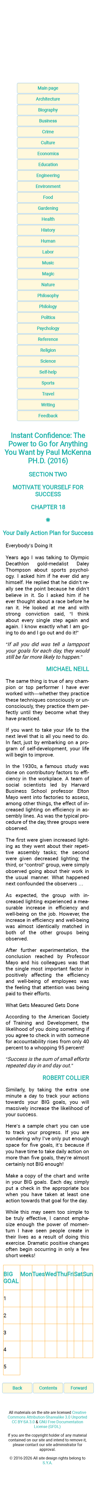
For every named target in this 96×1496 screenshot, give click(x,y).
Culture (48, 142)
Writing (48, 404)
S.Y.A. (47, 1463)
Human (48, 241)
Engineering (48, 175)
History (48, 230)
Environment (48, 186)
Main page (48, 88)
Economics (48, 153)
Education (48, 164)
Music (48, 262)
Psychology (48, 328)
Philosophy (48, 295)
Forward (79, 1388)
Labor (48, 251)
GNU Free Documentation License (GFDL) (58, 1424)
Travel (48, 393)
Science (48, 361)
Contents (48, 1388)
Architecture (48, 99)
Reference (48, 339)
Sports (48, 382)
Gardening (48, 208)
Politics (48, 317)
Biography (48, 109)
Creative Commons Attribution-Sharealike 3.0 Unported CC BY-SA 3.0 (47, 1417)
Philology (48, 306)
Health (48, 219)
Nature (48, 284)
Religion (48, 350)
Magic (48, 273)
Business (48, 120)
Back (17, 1388)
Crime (48, 131)
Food (48, 197)
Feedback (48, 415)
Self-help (48, 372)
